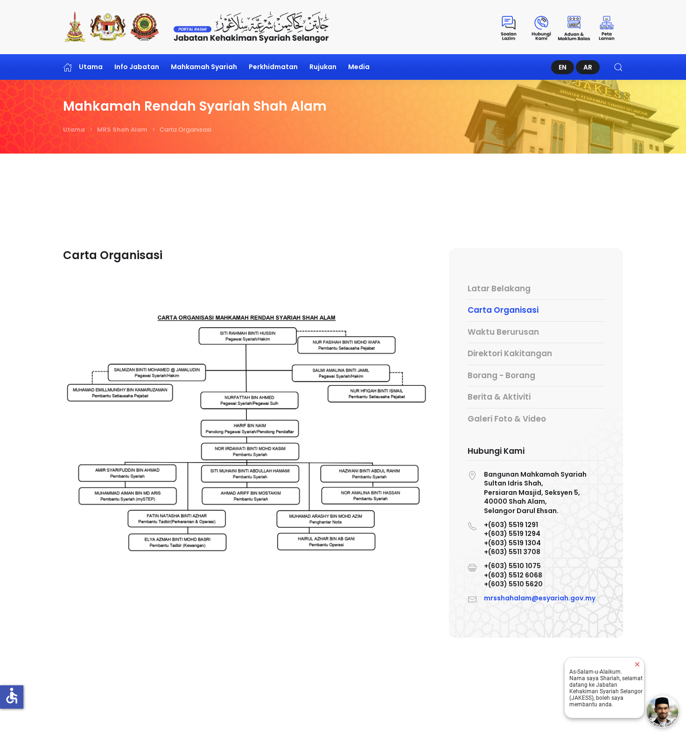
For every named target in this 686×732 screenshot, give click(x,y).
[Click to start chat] (662, 711)
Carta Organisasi (503, 310)
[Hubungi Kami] (541, 27)
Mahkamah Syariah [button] (204, 66)
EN (563, 67)
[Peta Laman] (606, 27)
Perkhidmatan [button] (273, 66)
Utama (91, 66)
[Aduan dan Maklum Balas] (574, 27)
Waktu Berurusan (503, 332)
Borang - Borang (501, 375)
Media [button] (359, 66)
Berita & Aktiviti (499, 396)
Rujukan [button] (322, 66)
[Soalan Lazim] (508, 27)
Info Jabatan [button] (136, 66)
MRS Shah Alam (122, 130)
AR (587, 67)
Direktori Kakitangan (510, 353)
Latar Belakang (499, 288)
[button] (618, 67)
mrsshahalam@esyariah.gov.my (539, 598)
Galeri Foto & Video (507, 418)
